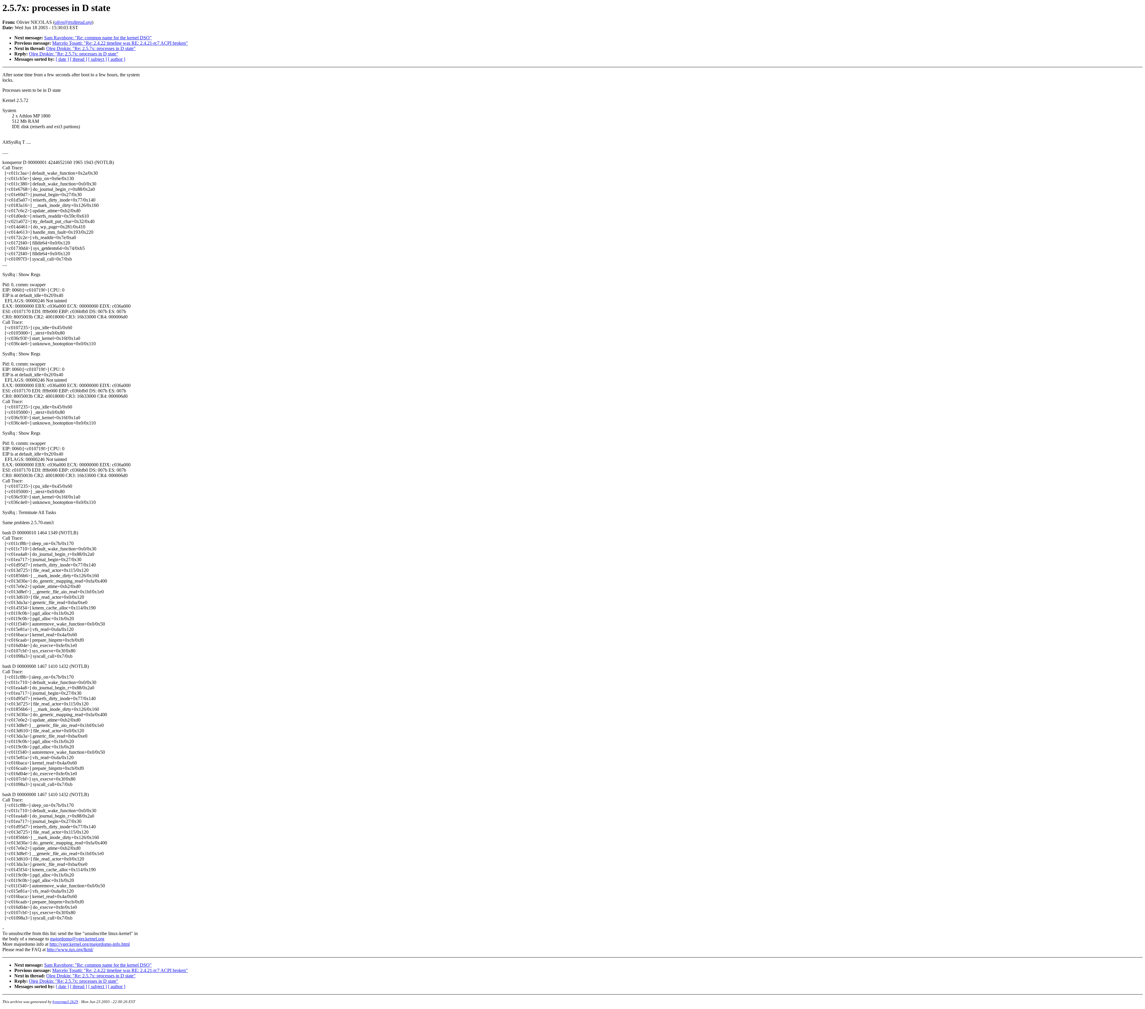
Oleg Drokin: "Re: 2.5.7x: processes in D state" (91, 48)
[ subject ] (97, 59)
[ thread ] (78, 59)
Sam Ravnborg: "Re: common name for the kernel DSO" (98, 37)
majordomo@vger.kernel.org (77, 938)
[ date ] (62, 59)
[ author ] (116, 59)
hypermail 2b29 (65, 1001)
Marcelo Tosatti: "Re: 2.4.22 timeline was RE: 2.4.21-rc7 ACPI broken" (120, 43)
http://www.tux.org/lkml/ (70, 949)
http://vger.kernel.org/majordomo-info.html (89, 944)
